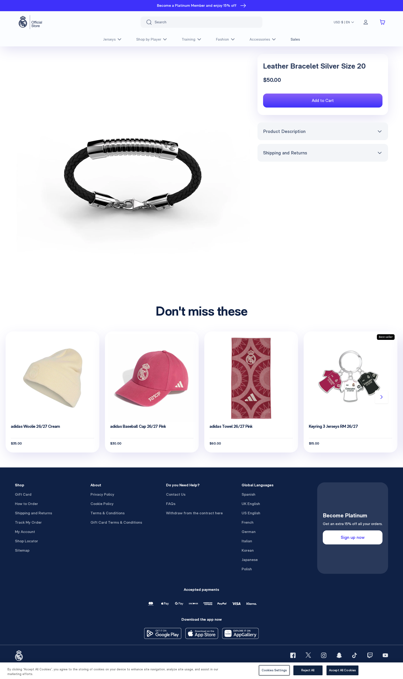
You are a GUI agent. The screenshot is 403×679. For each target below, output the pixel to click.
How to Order (26, 503)
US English (251, 513)
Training (188, 39)
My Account (25, 531)
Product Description (284, 131)
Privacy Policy (102, 494)
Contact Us (175, 494)
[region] (201, 670)
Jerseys (109, 39)
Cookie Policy (102, 503)
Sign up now (353, 537)
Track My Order (28, 522)
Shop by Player (148, 39)
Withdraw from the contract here (194, 513)
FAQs (170, 503)
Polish (247, 569)
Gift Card (23, 494)
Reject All (307, 670)
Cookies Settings (274, 670)
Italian (247, 541)
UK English (251, 503)
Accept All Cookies (342, 670)
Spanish (248, 494)
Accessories (260, 39)
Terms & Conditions (107, 513)
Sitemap (22, 550)
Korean (248, 550)
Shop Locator (26, 541)
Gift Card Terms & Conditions (116, 522)
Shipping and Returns (285, 153)
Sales (295, 39)
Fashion (222, 39)
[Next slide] (381, 397)
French (248, 522)
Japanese (250, 559)
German (249, 531)
